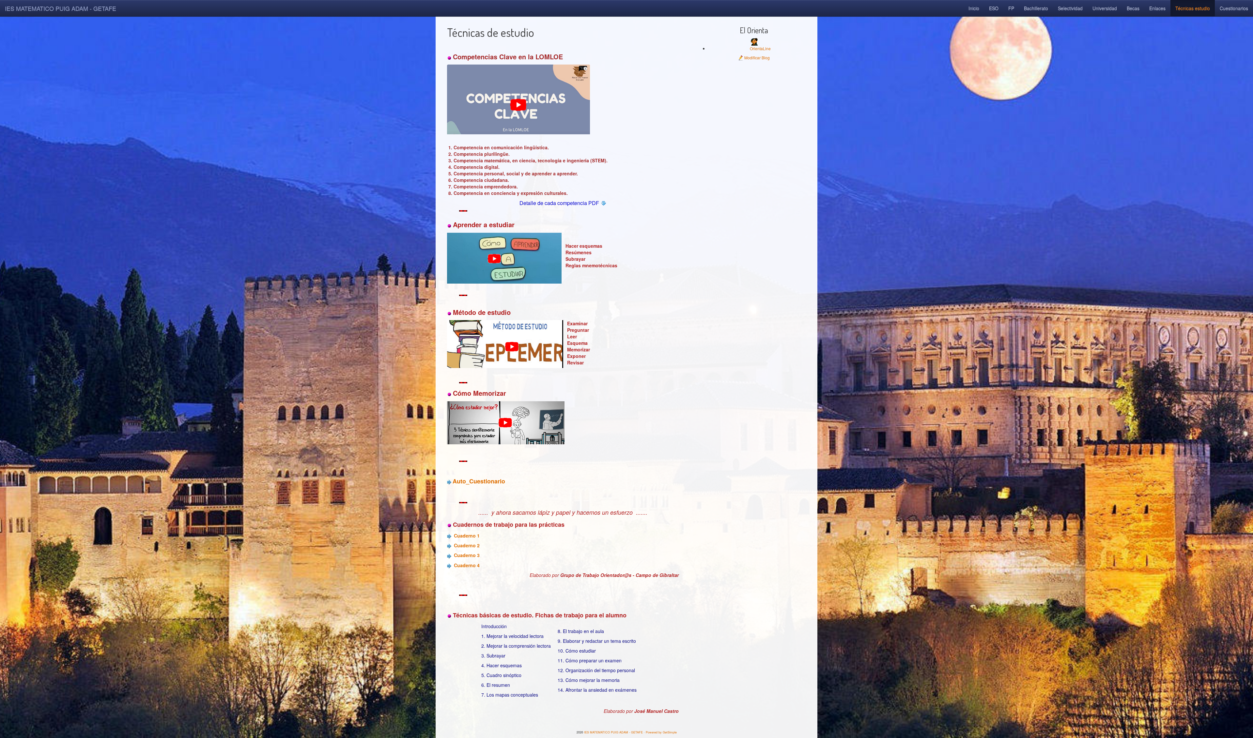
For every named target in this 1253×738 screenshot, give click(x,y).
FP (1011, 8)
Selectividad (1070, 8)
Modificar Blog (756, 57)
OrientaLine (760, 48)
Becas (1133, 8)
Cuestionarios (1234, 8)
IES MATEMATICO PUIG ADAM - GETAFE (60, 8)
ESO (993, 8)
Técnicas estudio (1192, 8)
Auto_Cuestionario (479, 481)
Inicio (973, 8)
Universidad (1104, 8)
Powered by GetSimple (661, 732)
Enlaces (1157, 8)
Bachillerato (1036, 8)
